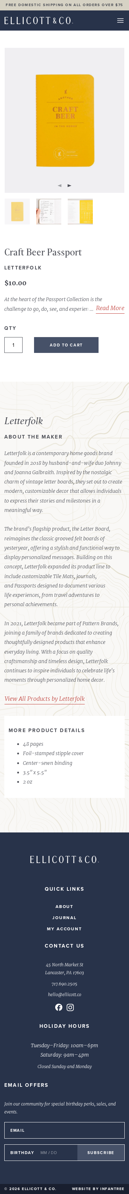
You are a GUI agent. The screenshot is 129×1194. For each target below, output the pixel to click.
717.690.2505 (64, 984)
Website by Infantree (98, 1188)
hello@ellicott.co (64, 995)
